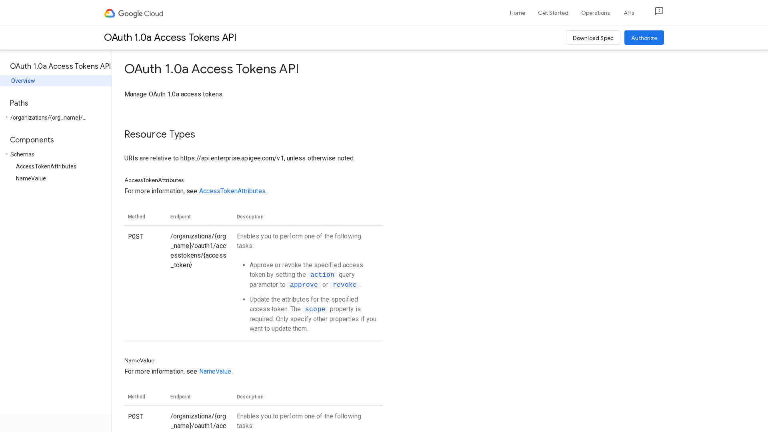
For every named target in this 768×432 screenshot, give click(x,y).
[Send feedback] (653, 13)
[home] (134, 13)
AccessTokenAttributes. (233, 191)
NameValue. (216, 371)
